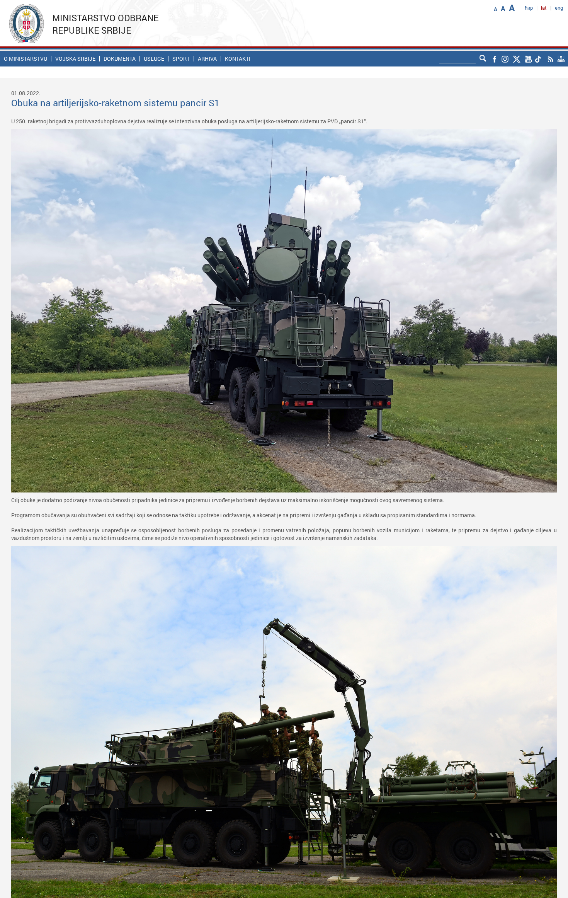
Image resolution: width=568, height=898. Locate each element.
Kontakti (237, 58)
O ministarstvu (25, 58)
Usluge (154, 58)
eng (559, 7)
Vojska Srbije (75, 58)
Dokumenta (120, 58)
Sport (181, 58)
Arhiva (207, 58)
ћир (529, 7)
